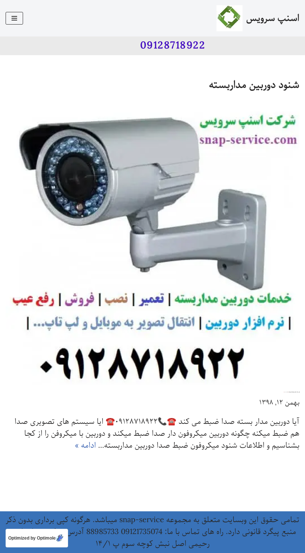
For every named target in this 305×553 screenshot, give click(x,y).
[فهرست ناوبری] (14, 18)
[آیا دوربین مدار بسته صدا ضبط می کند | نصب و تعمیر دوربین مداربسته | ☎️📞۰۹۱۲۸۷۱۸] (152, 244)
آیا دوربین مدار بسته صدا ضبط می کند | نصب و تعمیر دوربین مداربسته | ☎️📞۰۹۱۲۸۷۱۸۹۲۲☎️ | (291, 392)
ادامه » (85, 445)
